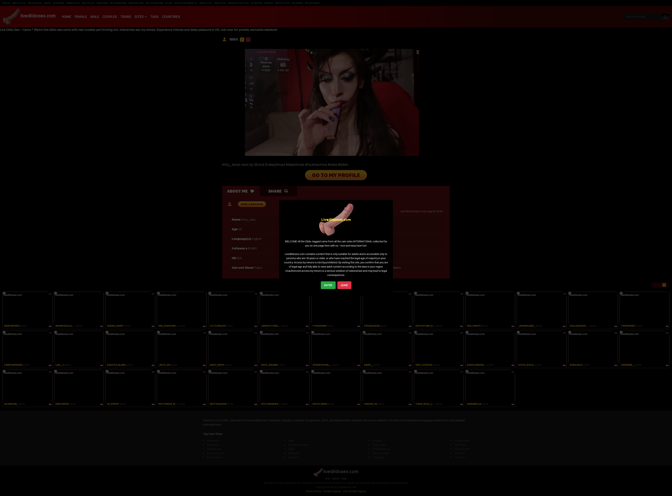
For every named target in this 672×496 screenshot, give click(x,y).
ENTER (328, 285)
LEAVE (344, 285)
